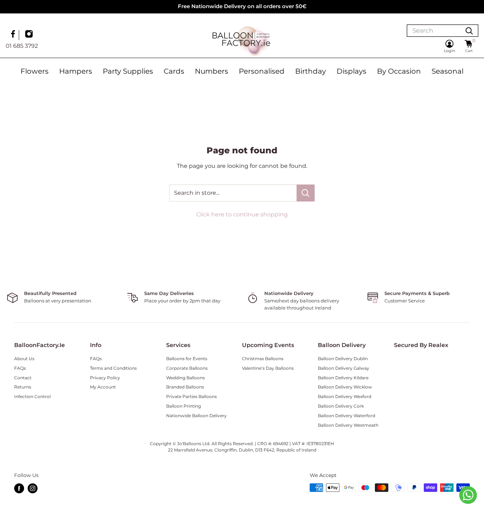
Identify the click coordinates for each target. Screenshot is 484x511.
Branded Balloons (185, 387)
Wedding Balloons (185, 377)
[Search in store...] (306, 192)
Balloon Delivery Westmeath (348, 425)
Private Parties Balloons (191, 396)
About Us (24, 358)
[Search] (469, 30)
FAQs (20, 368)
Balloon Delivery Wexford (344, 396)
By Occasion (399, 71)
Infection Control (32, 396)
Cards (174, 71)
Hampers (75, 71)
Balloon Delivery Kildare (343, 377)
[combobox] (433, 30)
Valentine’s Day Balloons (268, 368)
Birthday (310, 71)
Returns (22, 387)
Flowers (35, 71)
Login (449, 50)
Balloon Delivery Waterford (346, 415)
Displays (351, 71)
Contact (23, 377)
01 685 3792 (22, 45)
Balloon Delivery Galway (343, 368)
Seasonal (447, 71)
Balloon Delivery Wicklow (345, 387)
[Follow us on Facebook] (14, 35)
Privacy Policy (105, 377)
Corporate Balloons (187, 368)
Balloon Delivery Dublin (343, 358)
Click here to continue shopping (242, 214)
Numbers (211, 71)
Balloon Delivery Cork (341, 406)
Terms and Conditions (113, 368)
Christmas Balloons (262, 358)
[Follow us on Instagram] (30, 35)
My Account (103, 387)
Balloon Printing (183, 406)
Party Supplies (128, 71)
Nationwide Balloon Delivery (196, 415)
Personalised (262, 71)
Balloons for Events (186, 358)
